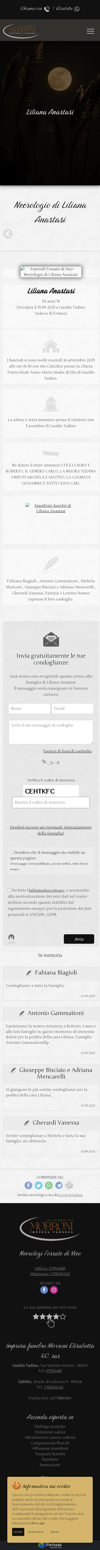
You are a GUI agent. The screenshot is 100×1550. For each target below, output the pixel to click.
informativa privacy (46, 890)
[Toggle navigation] (90, 31)
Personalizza (35, 1532)
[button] (50, 1320)
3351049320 (53, 1387)
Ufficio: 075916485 (50, 1268)
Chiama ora (32, 8)
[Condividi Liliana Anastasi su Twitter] (38, 1185)
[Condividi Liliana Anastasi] (69, 1185)
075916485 (54, 1371)
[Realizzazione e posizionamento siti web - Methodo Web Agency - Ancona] (50, 1545)
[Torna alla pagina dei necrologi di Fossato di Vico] (8, 234)
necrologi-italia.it (70, 1195)
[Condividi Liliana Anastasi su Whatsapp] (49, 1185)
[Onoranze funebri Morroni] (22, 31)
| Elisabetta (63, 8)
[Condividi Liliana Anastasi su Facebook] (28, 1185)
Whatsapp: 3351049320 (50, 1274)
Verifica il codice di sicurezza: (51, 780)
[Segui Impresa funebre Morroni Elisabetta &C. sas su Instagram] (55, 1289)
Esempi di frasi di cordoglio (67, 751)
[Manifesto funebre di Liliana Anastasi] (51, 508)
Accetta (18, 1532)
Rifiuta (55, 1532)
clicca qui (37, 1523)
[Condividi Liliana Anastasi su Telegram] (59, 1185)
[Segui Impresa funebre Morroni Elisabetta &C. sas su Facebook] (45, 1289)
